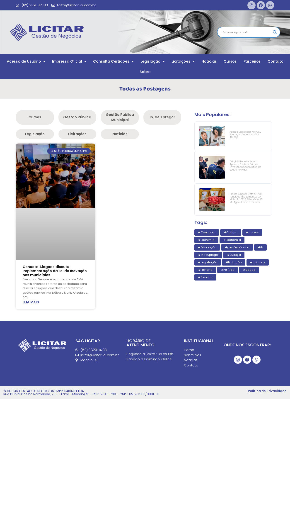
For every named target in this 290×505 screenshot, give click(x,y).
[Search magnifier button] (275, 32)
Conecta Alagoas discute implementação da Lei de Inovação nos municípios (55, 270)
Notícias (209, 61)
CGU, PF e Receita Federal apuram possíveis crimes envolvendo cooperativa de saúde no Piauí (245, 165)
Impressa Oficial (67, 61)
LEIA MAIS (31, 302)
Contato (275, 61)
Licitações (181, 61)
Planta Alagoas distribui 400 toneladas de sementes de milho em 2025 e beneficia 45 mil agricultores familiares (246, 198)
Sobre (145, 71)
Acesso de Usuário (24, 61)
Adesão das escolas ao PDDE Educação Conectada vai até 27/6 (245, 134)
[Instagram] (251, 5)
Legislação (150, 61)
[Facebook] (261, 5)
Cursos (230, 61)
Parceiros (252, 61)
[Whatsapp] (270, 5)
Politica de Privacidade (267, 391)
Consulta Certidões (111, 61)
